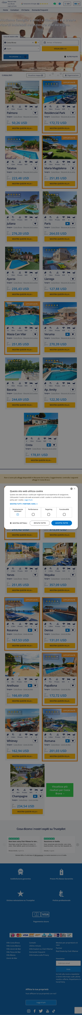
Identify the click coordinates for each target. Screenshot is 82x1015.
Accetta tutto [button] (61, 523)
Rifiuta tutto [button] (40, 523)
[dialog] (41, 507)
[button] (41, 504)
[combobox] (71, 489)
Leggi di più (28, 500)
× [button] (74, 488)
